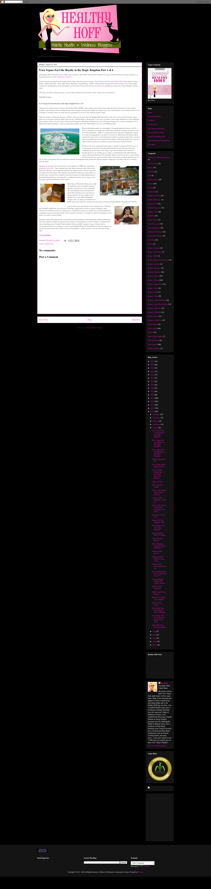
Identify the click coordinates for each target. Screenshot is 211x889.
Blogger (140, 872)
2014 (152, 401)
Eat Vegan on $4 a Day (158, 516)
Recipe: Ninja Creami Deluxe (158, 260)
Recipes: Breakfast (154, 272)
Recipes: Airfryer (154, 264)
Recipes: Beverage (154, 268)
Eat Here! (151, 120)
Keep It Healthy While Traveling (158, 534)
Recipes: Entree (153, 280)
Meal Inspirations (154, 228)
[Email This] (69, 240)
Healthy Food (48, 244)
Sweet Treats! (152, 124)
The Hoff (164, 683)
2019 (152, 384)
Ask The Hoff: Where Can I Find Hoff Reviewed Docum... (157, 474)
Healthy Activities (154, 195)
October (156, 421)
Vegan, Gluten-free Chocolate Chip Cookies (109, 81)
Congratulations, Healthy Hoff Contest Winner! (158, 581)
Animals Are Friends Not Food (158, 157)
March (155, 645)
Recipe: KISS (152, 256)
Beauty (150, 167)
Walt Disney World (64, 77)
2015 (152, 398)
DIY (149, 175)
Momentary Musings (155, 236)
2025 (152, 364)
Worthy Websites (153, 348)
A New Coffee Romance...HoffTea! (159, 500)
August (155, 427)
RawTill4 (151, 240)
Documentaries (153, 179)
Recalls (150, 244)
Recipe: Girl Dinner (155, 252)
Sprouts (150, 332)
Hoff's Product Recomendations (158, 140)
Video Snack (152, 344)
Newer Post (43, 319)
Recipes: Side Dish (154, 308)
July (154, 631)
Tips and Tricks (153, 340)
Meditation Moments (155, 232)
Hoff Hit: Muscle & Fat (159, 460)
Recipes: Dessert (153, 276)
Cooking (151, 171)
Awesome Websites (154, 116)
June (154, 635)
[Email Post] (64, 240)
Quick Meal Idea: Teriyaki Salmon (158, 626)
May (154, 638)
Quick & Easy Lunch (157, 604)
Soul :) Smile (152, 328)
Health (150, 187)
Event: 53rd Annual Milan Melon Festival (159, 492)
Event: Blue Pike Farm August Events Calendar (158, 610)
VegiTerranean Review (157, 539)
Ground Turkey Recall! (157, 552)
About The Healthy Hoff (156, 136)
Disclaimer (151, 144)
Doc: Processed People (157, 486)
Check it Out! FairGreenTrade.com (159, 566)
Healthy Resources (154, 208)
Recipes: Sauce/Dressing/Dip (158, 304)
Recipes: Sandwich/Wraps (157, 300)
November (156, 417)
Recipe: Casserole (154, 248)
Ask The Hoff (152, 163)
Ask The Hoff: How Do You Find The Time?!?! (159, 573)
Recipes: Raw (152, 292)
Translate (147, 866)
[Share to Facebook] (76, 240)
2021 (152, 378)
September (156, 424)
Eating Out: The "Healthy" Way (158, 521)
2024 (152, 368)
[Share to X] (74, 240)
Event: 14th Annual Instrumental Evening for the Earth (159, 508)
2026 (152, 361)
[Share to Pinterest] (78, 240)
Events (150, 183)
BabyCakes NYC (48, 168)
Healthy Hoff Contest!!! (156, 587)
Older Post (136, 319)
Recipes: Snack (153, 316)
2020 (152, 381)
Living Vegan (152, 220)
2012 (152, 408)
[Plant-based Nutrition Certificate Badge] (149, 788)
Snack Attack (152, 324)
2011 (152, 411)
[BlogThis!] (71, 240)
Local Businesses (153, 224)
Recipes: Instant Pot (155, 284)
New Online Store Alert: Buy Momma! (158, 527)
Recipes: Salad (153, 296)
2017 (152, 391)
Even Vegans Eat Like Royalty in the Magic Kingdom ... (158, 433)
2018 (152, 388)
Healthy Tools (153, 212)
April (155, 641)
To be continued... (45, 235)
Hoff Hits (151, 216)
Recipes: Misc (152, 288)
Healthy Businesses (154, 199)
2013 (152, 405)
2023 (152, 371)
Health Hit (151, 192)
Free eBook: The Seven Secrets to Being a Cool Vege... (158, 618)
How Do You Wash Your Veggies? (158, 598)
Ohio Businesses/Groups (156, 128)
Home (90, 319)
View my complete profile (157, 745)
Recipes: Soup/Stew (155, 320)
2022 (152, 374)
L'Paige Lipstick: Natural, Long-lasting (158, 559)
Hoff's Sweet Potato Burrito (159, 593)
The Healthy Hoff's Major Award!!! (158, 465)
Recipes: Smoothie (154, 312)
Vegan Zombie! (157, 481)
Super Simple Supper (155, 336)
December (156, 414)
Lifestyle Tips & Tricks (156, 132)
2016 (152, 395)
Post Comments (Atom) (94, 328)
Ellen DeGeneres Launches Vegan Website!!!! (158, 546)
